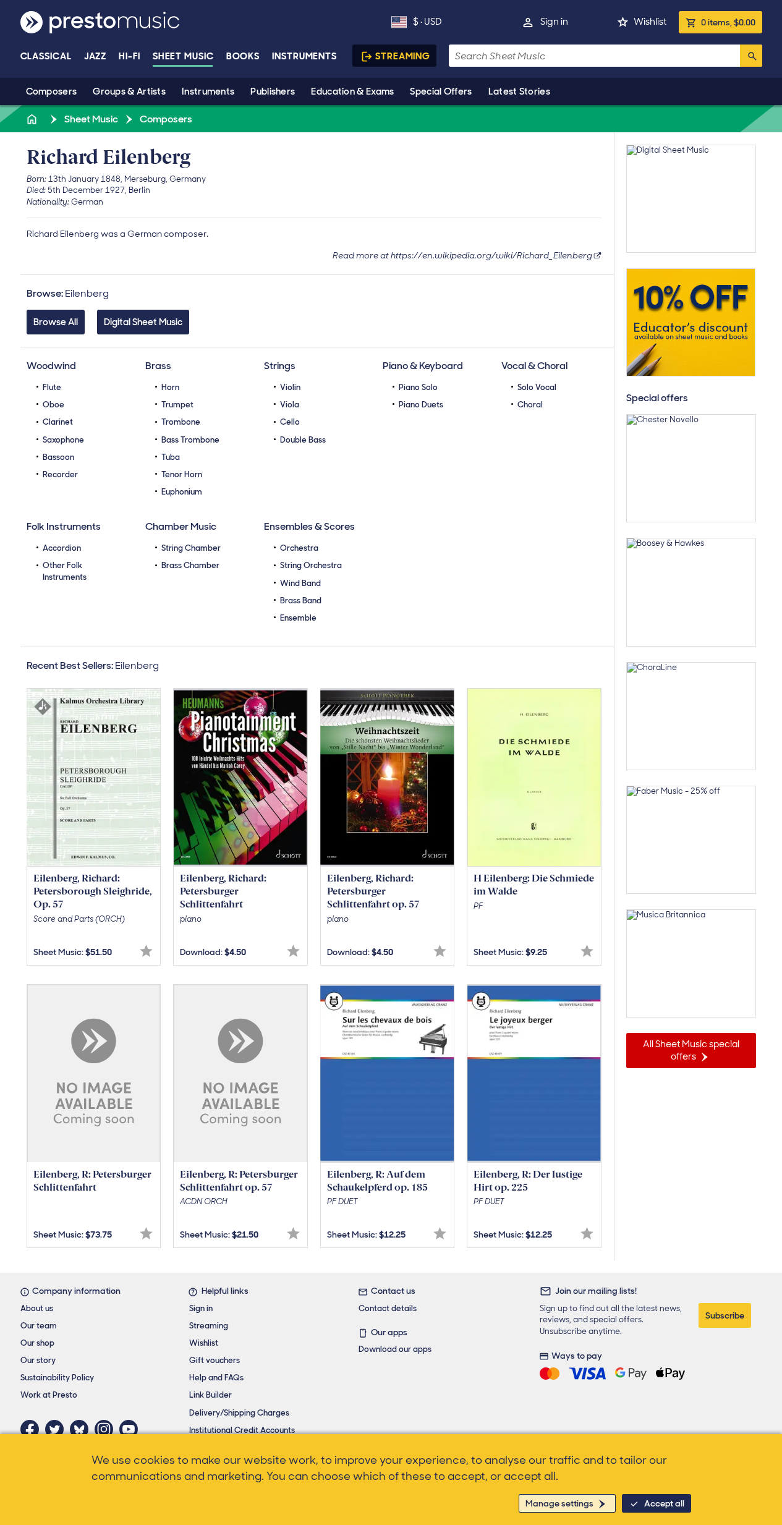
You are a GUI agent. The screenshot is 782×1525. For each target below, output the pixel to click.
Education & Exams (352, 91)
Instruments (208, 91)
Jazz (95, 56)
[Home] (33, 119)
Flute (52, 387)
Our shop (37, 1343)
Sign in (554, 21)
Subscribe (724, 1315)
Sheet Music (183, 56)
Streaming (402, 56)
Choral (530, 404)
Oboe (53, 404)
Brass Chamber (190, 565)
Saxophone (63, 440)
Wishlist (650, 21)
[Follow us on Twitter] (57, 1429)
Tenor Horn (181, 474)
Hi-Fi (129, 56)
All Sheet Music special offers (691, 1050)
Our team (38, 1325)
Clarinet (58, 422)
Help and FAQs (216, 1377)
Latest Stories (519, 91)
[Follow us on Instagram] (107, 1429)
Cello (290, 422)
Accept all (664, 1503)
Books (243, 56)
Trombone (180, 422)
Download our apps (395, 1349)
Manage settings (559, 1503)
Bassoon (58, 457)
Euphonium (181, 491)
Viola (289, 404)
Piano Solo (418, 387)
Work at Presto (48, 1395)
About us (36, 1308)
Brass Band (300, 600)
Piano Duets (421, 404)
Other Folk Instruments (65, 571)
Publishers (272, 91)
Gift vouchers (214, 1360)
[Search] (751, 56)
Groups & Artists (129, 91)
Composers (51, 91)
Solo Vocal (536, 387)
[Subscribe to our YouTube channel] (131, 1429)
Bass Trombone (190, 440)
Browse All (55, 322)
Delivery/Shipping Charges (239, 1413)
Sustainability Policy (57, 1377)
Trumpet (177, 404)
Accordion (62, 548)
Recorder (60, 474)
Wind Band (300, 583)
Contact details (388, 1308)
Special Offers (441, 91)
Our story (38, 1360)
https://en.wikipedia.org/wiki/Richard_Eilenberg (491, 255)
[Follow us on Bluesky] (82, 1429)
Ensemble (298, 618)
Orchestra (299, 548)
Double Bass (303, 440)
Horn (170, 387)
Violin (290, 387)
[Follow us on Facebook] (32, 1429)
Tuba (170, 457)
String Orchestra (311, 565)
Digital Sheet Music (143, 322)
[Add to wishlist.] (146, 951)
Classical (46, 56)
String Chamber (191, 548)
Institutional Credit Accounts (242, 1430)
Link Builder (210, 1395)
